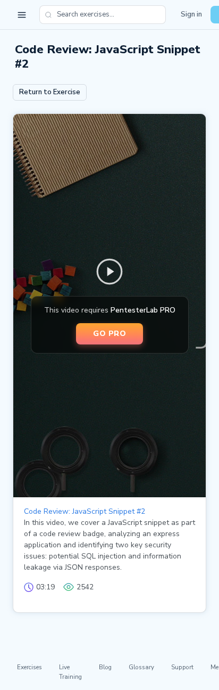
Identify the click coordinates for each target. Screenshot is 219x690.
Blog (105, 667)
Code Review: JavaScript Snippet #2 (84, 511)
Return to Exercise (49, 92)
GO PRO (109, 333)
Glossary (141, 667)
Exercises (29, 667)
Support (182, 667)
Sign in (191, 14)
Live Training (70, 671)
